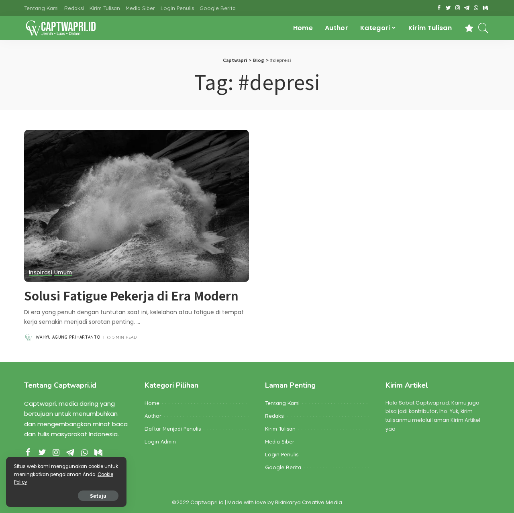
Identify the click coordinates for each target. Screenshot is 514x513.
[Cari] (483, 28)
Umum (63, 273)
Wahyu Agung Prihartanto (68, 337)
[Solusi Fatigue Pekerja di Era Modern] (136, 206)
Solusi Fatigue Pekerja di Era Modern (131, 295)
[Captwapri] (60, 28)
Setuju (98, 495)
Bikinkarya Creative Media (308, 502)
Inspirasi (40, 273)
